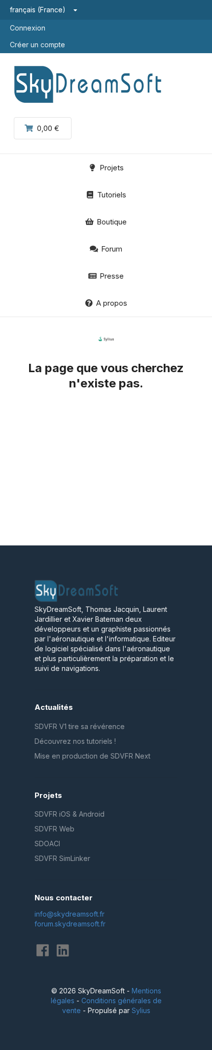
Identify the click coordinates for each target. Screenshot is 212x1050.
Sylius (141, 1010)
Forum (111, 249)
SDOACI (47, 843)
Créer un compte (37, 44)
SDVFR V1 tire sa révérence (80, 726)
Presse (112, 276)
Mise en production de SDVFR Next (92, 756)
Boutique (112, 221)
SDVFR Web (54, 829)
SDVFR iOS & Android (70, 814)
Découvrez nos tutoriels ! (75, 741)
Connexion (27, 28)
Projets (112, 167)
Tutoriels (111, 194)
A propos (111, 303)
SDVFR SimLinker (62, 858)
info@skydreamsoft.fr (70, 914)
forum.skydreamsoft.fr (70, 924)
